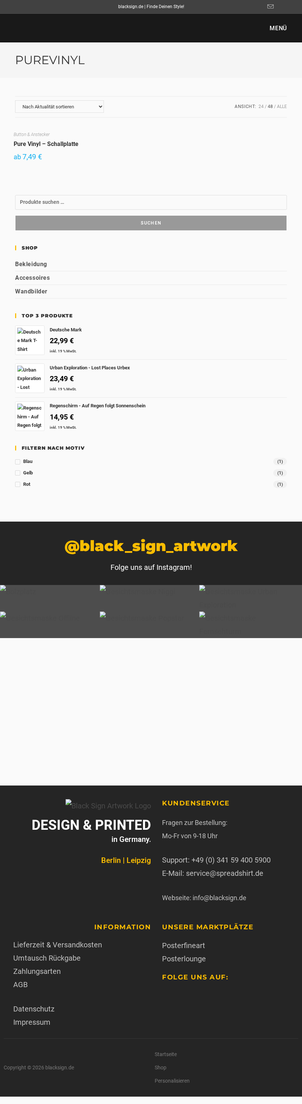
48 (270, 106)
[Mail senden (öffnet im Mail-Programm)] (269, 7)
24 (261, 106)
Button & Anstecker (32, 134)
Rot (26, 484)
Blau (27, 461)
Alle (282, 106)
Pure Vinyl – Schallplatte (46, 143)
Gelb (28, 473)
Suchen (151, 223)
